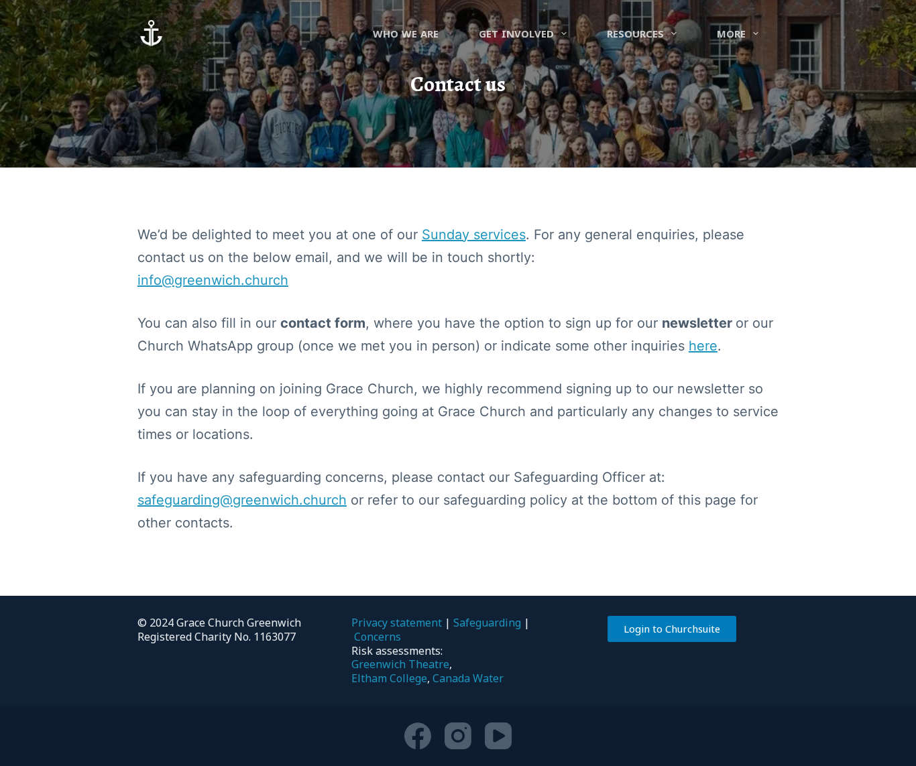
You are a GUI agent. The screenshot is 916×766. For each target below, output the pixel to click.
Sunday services (474, 235)
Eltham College (389, 678)
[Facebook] (417, 735)
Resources (635, 33)
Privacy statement (396, 622)
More (731, 33)
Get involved (516, 33)
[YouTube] (498, 735)
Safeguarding (487, 622)
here (703, 346)
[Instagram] (458, 735)
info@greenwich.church (212, 280)
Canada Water (468, 678)
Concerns (377, 636)
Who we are (406, 33)
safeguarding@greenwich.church (242, 500)
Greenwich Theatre (400, 664)
